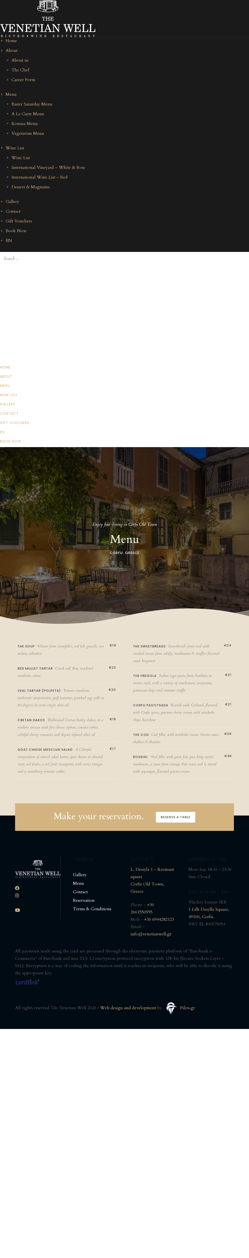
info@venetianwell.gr (151, 934)
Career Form (23, 80)
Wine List (15, 148)
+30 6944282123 (159, 919)
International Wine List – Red (39, 177)
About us (19, 60)
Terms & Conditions (92, 909)
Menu (11, 94)
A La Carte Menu (27, 114)
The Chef (20, 70)
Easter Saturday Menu (31, 104)
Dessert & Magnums (30, 187)
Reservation (84, 900)
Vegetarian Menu (27, 133)
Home (11, 41)
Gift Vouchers (19, 221)
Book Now (16, 231)
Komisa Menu (24, 124)
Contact (13, 211)
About (12, 51)
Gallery (12, 202)
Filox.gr (187, 1008)
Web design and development (128, 1008)
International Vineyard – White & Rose (48, 167)
